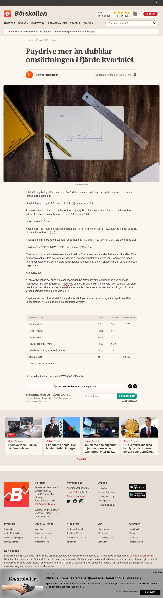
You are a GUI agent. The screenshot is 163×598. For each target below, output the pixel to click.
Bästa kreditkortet (75, 528)
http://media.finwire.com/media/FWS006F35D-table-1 (56, 376)
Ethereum (133, 537)
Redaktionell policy (106, 504)
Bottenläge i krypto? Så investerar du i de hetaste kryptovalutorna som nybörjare (51, 31)
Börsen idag (9, 528)
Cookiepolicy (104, 500)
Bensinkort (71, 541)
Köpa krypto (134, 528)
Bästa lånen (103, 528)
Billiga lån (102, 533)
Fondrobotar (40, 537)
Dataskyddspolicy (129, 400)
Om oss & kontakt (106, 492)
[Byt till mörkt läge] (137, 13)
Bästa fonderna (42, 541)
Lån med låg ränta (106, 537)
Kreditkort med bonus (76, 537)
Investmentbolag (43, 533)
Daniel (150, 555)
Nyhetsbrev (103, 487)
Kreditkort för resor (75, 533)
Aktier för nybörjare (13, 533)
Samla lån (102, 541)
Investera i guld (136, 541)
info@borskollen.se (45, 503)
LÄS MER (150, 592)
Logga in (150, 14)
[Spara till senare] (134, 74)
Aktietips (39, 528)
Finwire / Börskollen (47, 74)
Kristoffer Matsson (76, 495)
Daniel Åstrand (74, 492)
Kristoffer (137, 555)
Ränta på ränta (11, 541)
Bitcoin (132, 533)
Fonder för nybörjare (13, 537)
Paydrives (67, 283)
